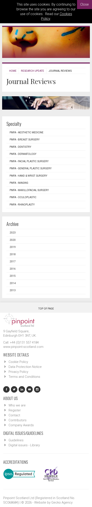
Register (15, 410)
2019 (13, 247)
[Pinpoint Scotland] (18, 319)
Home (12, 70)
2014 (13, 283)
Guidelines (16, 440)
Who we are (17, 405)
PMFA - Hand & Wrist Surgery (28, 175)
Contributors (18, 420)
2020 (13, 239)
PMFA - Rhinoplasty (22, 204)
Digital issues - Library (24, 445)
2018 (13, 254)
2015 (13, 275)
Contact (14, 415)
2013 (13, 290)
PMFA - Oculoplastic (23, 197)
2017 (13, 261)
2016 (13, 268)
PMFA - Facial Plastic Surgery (29, 161)
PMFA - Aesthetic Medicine (26, 132)
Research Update (32, 70)
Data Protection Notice (25, 367)
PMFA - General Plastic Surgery (31, 168)
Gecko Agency (62, 502)
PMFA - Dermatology (23, 154)
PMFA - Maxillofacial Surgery (29, 190)
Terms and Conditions (24, 377)
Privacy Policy (18, 372)
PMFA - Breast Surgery (25, 139)
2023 (13, 232)
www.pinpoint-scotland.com (23, 347)
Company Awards (21, 425)
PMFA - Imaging (19, 182)
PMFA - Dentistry (20, 146)
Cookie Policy (18, 362)
